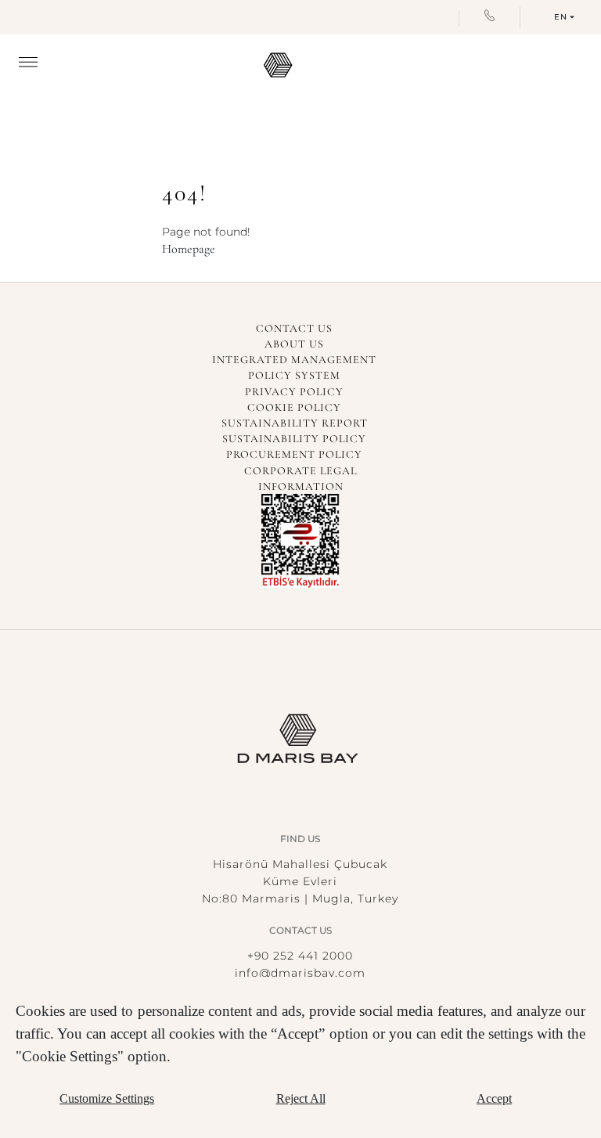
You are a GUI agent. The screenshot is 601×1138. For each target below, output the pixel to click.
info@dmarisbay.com (300, 973)
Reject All (301, 1098)
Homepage (188, 249)
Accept (494, 1098)
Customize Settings (106, 1098)
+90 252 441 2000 (300, 956)
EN (560, 17)
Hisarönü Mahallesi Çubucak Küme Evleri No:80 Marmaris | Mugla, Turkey (300, 881)
